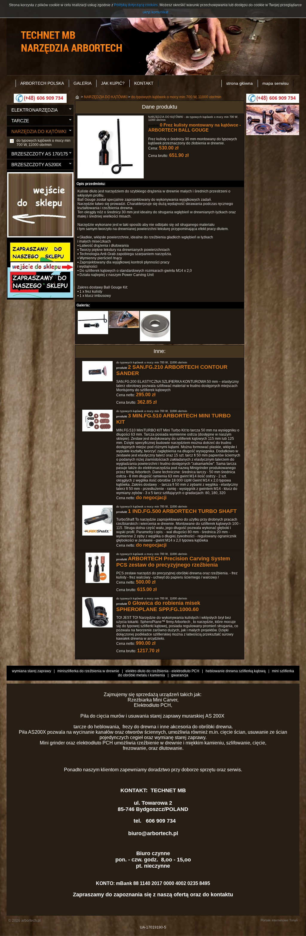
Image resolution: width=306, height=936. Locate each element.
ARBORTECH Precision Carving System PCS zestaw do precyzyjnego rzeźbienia (173, 562)
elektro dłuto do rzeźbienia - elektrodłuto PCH (162, 671)
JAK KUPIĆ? (113, 83)
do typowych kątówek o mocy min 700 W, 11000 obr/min (43, 142)
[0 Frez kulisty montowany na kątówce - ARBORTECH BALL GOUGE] (110, 177)
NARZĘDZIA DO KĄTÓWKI (38, 131)
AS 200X (215, 715)
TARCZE (20, 120)
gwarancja (179, 675)
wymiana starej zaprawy (31, 671)
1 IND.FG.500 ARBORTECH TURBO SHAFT (182, 511)
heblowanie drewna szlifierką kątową (236, 671)
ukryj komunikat (155, 12)
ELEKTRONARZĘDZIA (34, 109)
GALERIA (82, 83)
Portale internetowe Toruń (279, 920)
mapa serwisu (275, 83)
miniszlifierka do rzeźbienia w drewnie (88, 671)
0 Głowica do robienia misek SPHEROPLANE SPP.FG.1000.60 (158, 606)
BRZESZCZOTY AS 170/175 (39, 153)
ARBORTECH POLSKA (42, 83)
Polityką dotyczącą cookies (136, 5)
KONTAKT (144, 83)
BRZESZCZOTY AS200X (36, 164)
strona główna (239, 83)
